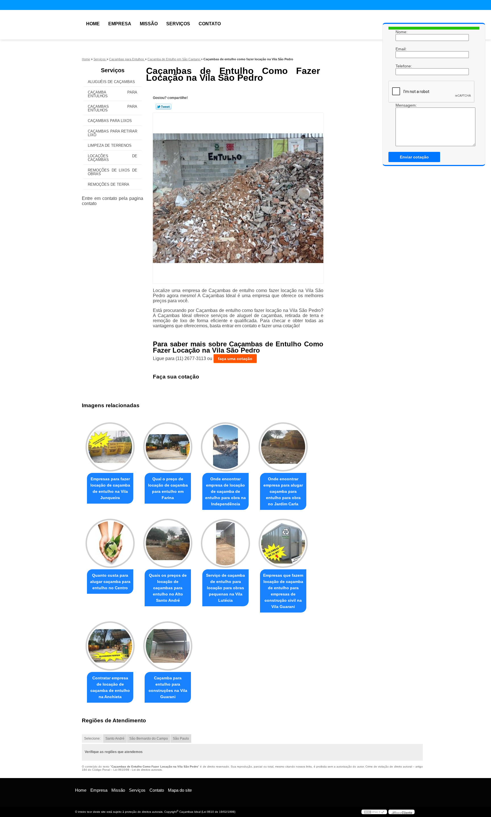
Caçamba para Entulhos (112, 94)
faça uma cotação (235, 358)
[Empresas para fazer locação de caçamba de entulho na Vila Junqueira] (110, 446)
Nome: (401, 32)
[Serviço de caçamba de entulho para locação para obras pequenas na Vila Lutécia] (225, 543)
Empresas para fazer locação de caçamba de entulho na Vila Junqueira (110, 488)
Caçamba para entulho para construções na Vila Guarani (168, 687)
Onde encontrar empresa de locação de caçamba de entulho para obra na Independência (225, 491)
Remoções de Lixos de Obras (112, 172)
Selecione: (92, 739)
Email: (401, 49)
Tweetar (163, 106)
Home (93, 23)
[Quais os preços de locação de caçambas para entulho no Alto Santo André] (167, 543)
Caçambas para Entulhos (112, 108)
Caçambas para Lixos (110, 121)
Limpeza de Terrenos (110, 145)
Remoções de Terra (108, 184)
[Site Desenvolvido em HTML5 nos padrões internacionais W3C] (374, 812)
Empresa (119, 23)
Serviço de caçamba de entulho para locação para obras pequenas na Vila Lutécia (225, 588)
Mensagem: (401, 105)
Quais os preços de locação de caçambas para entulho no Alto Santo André (168, 588)
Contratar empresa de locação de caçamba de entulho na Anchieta (110, 687)
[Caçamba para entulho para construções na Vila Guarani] (167, 646)
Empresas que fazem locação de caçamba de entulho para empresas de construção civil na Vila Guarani (283, 591)
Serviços (178, 23)
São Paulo (181, 739)
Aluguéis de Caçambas (111, 82)
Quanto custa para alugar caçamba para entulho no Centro (110, 581)
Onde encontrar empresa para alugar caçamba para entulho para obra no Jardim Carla (283, 491)
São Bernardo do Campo (148, 739)
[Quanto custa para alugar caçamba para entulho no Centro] (110, 543)
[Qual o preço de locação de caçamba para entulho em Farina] (167, 446)
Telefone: (401, 66)
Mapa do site (180, 790)
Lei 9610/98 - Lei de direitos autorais (137, 769)
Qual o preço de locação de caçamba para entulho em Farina (168, 488)
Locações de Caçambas (112, 158)
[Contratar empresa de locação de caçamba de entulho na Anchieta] (110, 646)
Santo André (114, 739)
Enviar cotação (414, 157)
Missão (149, 23)
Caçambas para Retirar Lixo (112, 133)
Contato (210, 23)
